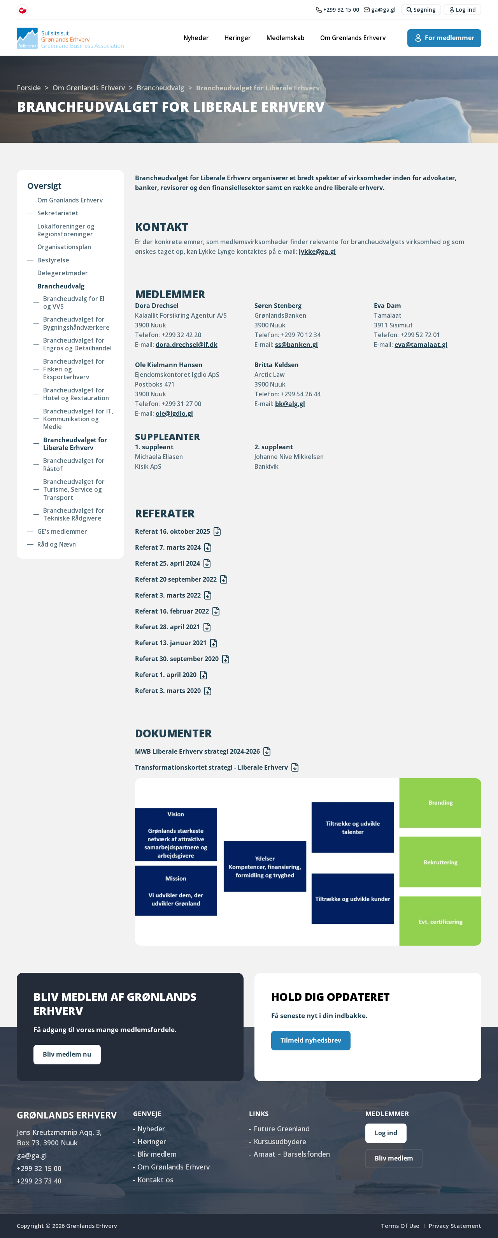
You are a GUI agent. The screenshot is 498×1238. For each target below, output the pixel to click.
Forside (29, 87)
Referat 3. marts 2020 (168, 690)
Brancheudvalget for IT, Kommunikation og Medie (78, 419)
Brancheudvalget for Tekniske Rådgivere (74, 514)
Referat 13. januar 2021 (171, 642)
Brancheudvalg (160, 87)
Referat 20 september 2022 (176, 579)
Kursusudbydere (280, 1141)
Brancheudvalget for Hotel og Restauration (76, 394)
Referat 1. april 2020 (165, 674)
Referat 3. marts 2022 (168, 595)
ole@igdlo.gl (174, 413)
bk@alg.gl (290, 403)
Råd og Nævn (56, 544)
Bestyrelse (53, 260)
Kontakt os (155, 1179)
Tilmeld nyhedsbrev (311, 1040)
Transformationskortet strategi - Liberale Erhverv (211, 767)
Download (217, 531)
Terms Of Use (400, 1225)
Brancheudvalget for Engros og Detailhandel (77, 344)
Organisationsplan (64, 247)
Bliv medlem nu (67, 1054)
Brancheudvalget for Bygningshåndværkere (76, 323)
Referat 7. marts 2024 (168, 547)
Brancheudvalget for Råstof (74, 465)
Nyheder (196, 37)
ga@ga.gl (32, 1155)
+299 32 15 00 (39, 1168)
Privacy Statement (455, 1225)
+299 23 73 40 (39, 1180)
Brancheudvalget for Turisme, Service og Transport (74, 489)
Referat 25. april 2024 (167, 563)
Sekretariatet (57, 213)
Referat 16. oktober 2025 (172, 531)
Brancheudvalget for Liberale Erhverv (75, 444)
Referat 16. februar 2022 (172, 611)
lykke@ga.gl (317, 251)
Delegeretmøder (62, 273)
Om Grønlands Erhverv (353, 37)
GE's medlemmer (62, 531)
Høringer (237, 37)
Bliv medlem (157, 1154)
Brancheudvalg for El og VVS (73, 303)
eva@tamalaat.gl (421, 344)
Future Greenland (282, 1128)
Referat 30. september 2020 (177, 658)
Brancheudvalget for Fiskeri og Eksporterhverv (74, 369)
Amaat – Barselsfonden (292, 1154)
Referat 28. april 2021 (167, 627)
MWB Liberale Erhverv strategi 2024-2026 (197, 751)
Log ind (386, 1133)
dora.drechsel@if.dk (186, 344)
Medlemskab (286, 37)
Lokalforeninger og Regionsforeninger (66, 230)
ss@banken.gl (296, 344)
